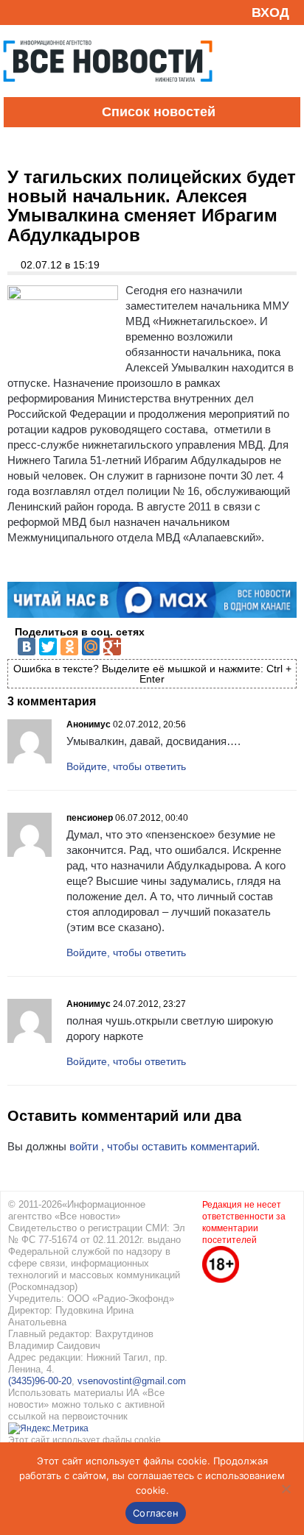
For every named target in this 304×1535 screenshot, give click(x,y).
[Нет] (285, 1488)
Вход (270, 12)
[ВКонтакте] (26, 646)
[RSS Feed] (17, 12)
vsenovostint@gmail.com (131, 1380)
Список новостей (158, 111)
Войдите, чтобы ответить (126, 766)
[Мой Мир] (91, 646)
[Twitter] (48, 646)
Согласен (156, 1513)
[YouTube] (40, 12)
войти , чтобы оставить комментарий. (164, 1146)
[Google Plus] (112, 646)
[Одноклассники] (69, 646)
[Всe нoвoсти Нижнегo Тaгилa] (107, 93)
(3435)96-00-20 (40, 1380)
